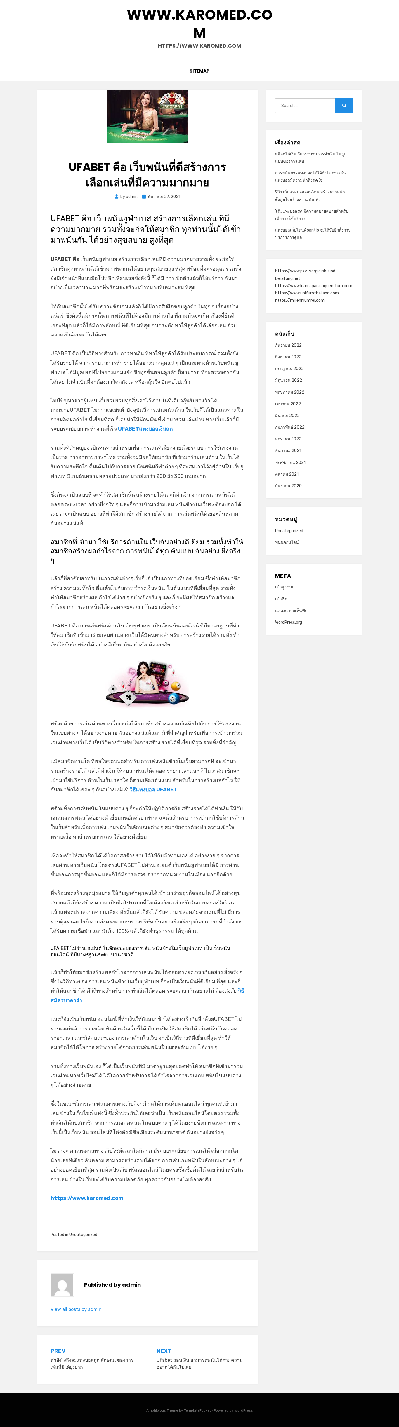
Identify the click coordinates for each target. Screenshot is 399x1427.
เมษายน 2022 (288, 404)
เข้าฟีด (281, 599)
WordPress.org (288, 622)
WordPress (244, 1410)
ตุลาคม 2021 (287, 474)
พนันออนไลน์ (287, 542)
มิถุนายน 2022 (288, 380)
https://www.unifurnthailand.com (307, 293)
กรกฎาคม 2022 (289, 368)
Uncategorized (83, 1234)
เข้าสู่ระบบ (284, 587)
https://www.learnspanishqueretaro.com (313, 285)
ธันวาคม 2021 (288, 450)
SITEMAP (199, 71)
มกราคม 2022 (288, 438)
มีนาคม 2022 (287, 415)
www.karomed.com (200, 24)
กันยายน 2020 (288, 485)
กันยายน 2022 (288, 345)
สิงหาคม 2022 (288, 357)
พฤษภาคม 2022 (289, 392)
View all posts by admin (76, 1309)
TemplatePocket (197, 1410)
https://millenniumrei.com (300, 300)
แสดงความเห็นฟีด (291, 610)
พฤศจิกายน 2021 (290, 462)
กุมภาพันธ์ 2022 (290, 427)
